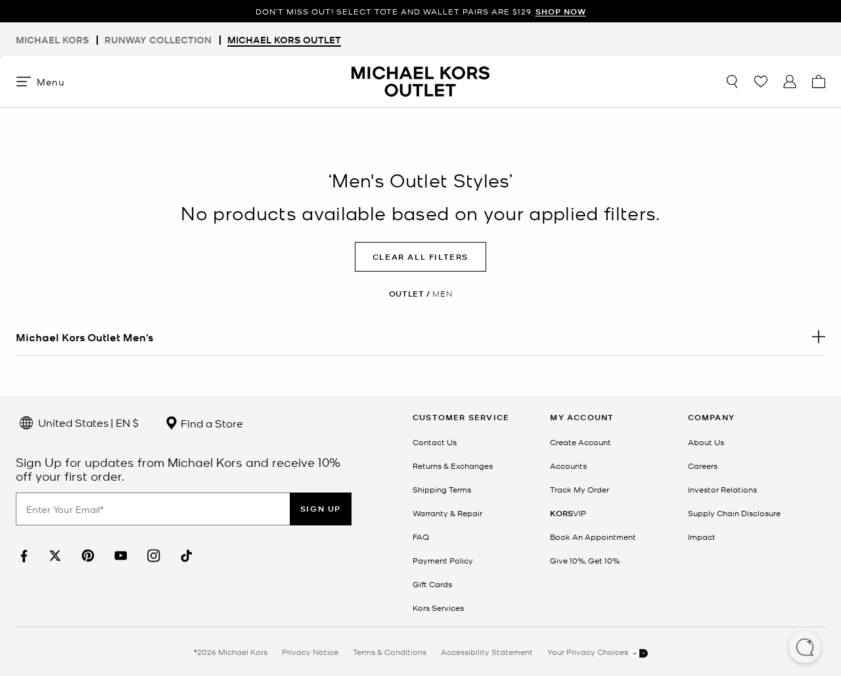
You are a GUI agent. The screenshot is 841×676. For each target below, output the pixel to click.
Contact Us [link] (435, 442)
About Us (706, 442)
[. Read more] (420, 336)
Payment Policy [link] (443, 560)
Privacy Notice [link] (310, 651)
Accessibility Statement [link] (487, 651)
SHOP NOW (560, 11)
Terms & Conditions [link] (389, 651)
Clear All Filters (420, 256)
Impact (702, 536)
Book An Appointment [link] (593, 536)
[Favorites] (760, 81)
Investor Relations (722, 489)
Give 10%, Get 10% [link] (585, 560)
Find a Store (210, 423)
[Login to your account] (789, 81)
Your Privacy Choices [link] (588, 651)
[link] (22, 556)
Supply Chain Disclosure (734, 513)
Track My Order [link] (579, 489)
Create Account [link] (580, 442)
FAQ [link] (421, 536)
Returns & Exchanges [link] (453, 465)
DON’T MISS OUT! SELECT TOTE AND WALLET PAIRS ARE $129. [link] (421, 11)
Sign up (320, 508)
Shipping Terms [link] (442, 489)
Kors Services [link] (438, 607)
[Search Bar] (732, 81)
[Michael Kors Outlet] (420, 81)
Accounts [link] (568, 465)
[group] (420, 11)
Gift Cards (432, 584)
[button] (805, 648)
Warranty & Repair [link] (447, 513)
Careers (702, 465)
